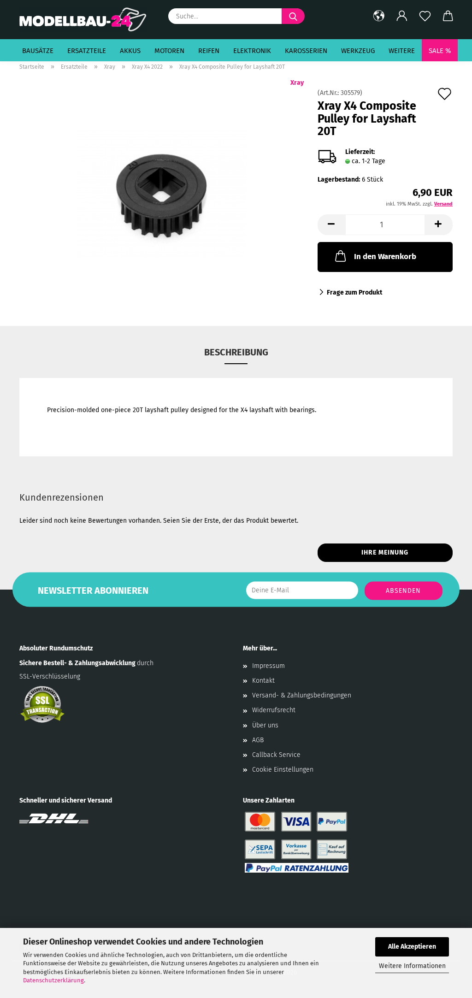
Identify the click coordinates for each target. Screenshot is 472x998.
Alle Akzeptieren (412, 947)
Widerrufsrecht (273, 710)
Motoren (169, 51)
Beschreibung (236, 352)
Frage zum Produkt (354, 292)
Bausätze (37, 51)
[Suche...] (293, 16)
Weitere (402, 51)
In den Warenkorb (385, 256)
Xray (297, 83)
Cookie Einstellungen (282, 770)
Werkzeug (358, 51)
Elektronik (252, 51)
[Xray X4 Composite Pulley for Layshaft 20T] (162, 193)
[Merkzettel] (425, 16)
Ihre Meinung (384, 552)
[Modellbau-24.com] (86, 19)
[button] (378, 16)
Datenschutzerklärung (53, 980)
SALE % (440, 51)
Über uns (265, 725)
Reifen (208, 51)
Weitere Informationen (412, 966)
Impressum (268, 666)
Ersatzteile (86, 51)
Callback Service (276, 755)
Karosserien (306, 51)
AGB (258, 740)
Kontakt (263, 681)
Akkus (130, 51)
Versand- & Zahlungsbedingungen (301, 695)
